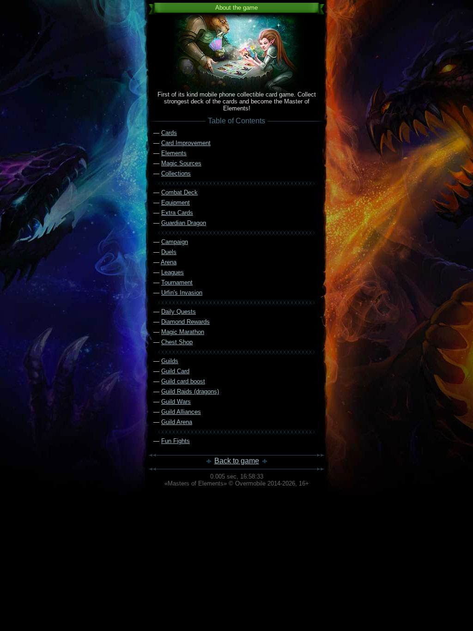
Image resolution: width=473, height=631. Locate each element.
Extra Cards (177, 212)
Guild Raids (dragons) (190, 391)
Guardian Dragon (183, 222)
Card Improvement (186, 143)
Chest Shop (177, 342)
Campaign (174, 241)
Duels (168, 252)
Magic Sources (181, 163)
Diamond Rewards (185, 321)
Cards (169, 132)
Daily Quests (178, 311)
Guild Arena (176, 422)
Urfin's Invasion (181, 292)
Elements (174, 153)
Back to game (236, 461)
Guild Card (175, 371)
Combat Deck (179, 192)
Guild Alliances (181, 411)
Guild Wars (176, 401)
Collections (176, 173)
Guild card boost (183, 381)
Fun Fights (175, 440)
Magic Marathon (182, 331)
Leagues (172, 272)
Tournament (177, 282)
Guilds (169, 361)
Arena (168, 262)
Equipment (175, 202)
